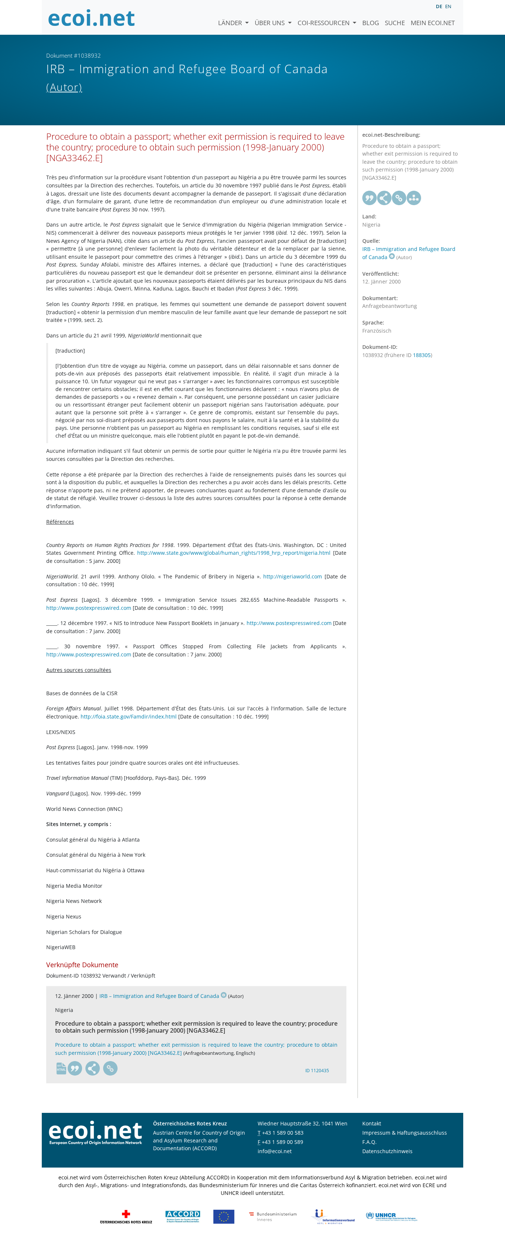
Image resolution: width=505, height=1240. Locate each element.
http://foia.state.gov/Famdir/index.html (129, 716)
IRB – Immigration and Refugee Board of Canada (159, 995)
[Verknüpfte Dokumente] (414, 198)
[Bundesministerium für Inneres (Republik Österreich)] (273, 1216)
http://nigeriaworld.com (292, 576)
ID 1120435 (317, 1070)
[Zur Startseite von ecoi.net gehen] (91, 17)
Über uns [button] (270, 22)
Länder (231, 22)
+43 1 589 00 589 (282, 1141)
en (448, 6)
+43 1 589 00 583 (283, 1132)
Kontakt (371, 1123)
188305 (422, 355)
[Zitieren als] (75, 1068)
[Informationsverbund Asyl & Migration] (333, 1216)
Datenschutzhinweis (387, 1151)
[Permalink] (110, 1068)
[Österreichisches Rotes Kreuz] (126, 1216)
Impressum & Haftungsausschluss (404, 1132)
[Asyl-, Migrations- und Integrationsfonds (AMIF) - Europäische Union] (224, 1216)
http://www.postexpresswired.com (88, 607)
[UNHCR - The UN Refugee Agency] (391, 1216)
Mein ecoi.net (433, 22)
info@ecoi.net (275, 1151)
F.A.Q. (369, 1141)
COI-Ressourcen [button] (324, 22)
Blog (370, 22)
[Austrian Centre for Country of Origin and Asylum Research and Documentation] (183, 1216)
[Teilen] (92, 1068)
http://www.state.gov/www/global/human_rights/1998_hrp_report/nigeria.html (234, 552)
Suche (395, 22)
